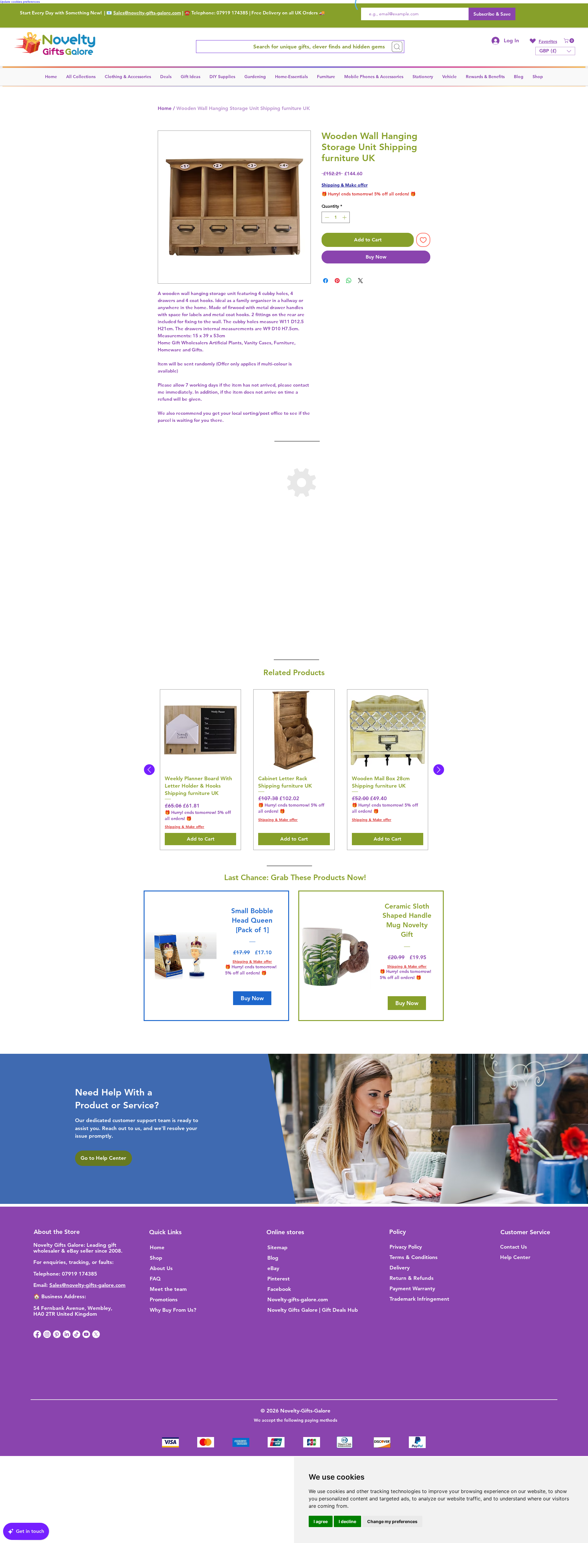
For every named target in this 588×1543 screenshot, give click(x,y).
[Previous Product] (149, 769)
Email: (41, 1285)
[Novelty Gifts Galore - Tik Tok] (76, 1334)
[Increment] (345, 217)
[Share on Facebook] (325, 280)
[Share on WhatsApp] (348, 280)
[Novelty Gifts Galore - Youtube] (86, 1334)
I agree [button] (321, 1521)
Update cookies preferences (20, 1)
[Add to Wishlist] (423, 240)
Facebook (279, 1289)
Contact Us (513, 1247)
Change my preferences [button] (392, 1521)
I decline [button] (347, 1521)
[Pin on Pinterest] (337, 280)
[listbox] (555, 51)
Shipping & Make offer (345, 185)
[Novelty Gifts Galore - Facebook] (37, 1334)
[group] (294, 769)
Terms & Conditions (414, 1257)
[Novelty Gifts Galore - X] (96, 1334)
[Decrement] (326, 217)
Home (165, 108)
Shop (156, 1258)
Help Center (515, 1257)
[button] (569, 40)
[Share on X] (360, 280)
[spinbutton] (335, 217)
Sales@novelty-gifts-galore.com (147, 13)
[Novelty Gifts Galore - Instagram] (47, 1334)
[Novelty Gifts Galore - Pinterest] (57, 1334)
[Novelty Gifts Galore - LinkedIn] (66, 1334)
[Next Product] (438, 769)
